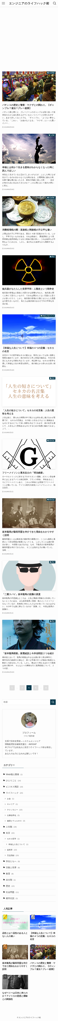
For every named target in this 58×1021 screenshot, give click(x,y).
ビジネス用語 (14, 787)
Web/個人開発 (14, 774)
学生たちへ (13, 861)
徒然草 (12, 850)
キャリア (12, 804)
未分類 (11, 880)
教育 (10, 874)
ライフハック (14, 793)
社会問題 (12, 892)
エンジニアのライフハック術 (29, 3)
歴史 (10, 886)
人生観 (11, 827)
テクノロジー (14, 810)
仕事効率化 (13, 815)
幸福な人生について (18, 844)
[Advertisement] (29, 37)
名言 (10, 833)
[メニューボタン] (3, 3)
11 (46, 688)
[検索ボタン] (54, 3)
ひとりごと (13, 780)
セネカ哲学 (13, 839)
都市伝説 (12, 898)
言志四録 (13, 855)
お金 (10, 799)
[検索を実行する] (53, 702)
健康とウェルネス (16, 821)
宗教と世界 (13, 867)
